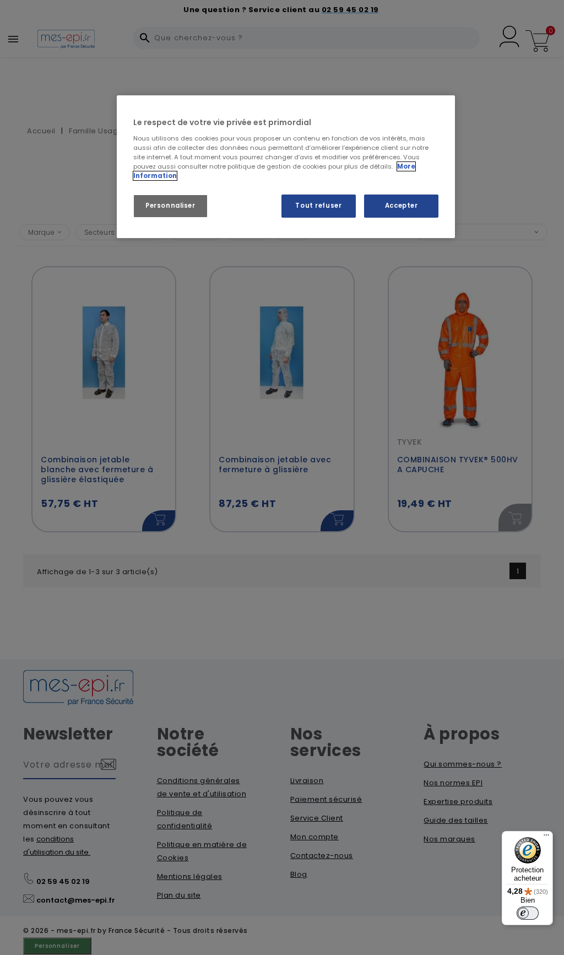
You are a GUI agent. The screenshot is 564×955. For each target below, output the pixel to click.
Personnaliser (170, 205)
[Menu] (546, 837)
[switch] (528, 913)
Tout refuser (318, 205)
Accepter (401, 205)
